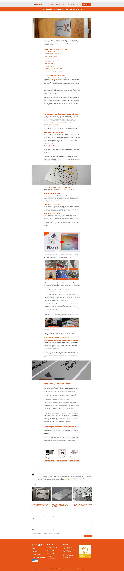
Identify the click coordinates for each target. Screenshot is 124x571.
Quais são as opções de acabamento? (51, 60)
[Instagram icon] (88, 1)
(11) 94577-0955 (70, 555)
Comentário (34, 518)
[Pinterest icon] (89, 1)
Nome (33, 529)
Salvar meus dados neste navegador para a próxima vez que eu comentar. (46, 533)
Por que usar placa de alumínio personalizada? (53, 53)
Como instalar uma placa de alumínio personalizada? (54, 70)
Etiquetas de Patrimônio (52, 547)
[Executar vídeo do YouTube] (62, 242)
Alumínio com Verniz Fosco (50, 63)
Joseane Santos (52, 14)
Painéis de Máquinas (52, 552)
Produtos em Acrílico (52, 558)
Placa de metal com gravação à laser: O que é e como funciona (82, 505)
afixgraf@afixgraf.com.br (67, 557)
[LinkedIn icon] (87, 1)
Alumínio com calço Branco (50, 61)
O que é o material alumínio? (50, 51)
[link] (49, 454)
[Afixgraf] (37, 4)
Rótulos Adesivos (51, 550)
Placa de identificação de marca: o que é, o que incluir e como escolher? (41, 505)
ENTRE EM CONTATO (86, 4)
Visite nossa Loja (44, 1)
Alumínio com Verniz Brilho (50, 64)
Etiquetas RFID (50, 556)
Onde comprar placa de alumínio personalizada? (53, 71)
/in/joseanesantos (67, 479)
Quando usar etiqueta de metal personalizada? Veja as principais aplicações (60, 505)
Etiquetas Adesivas (51, 548)
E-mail (53, 529)
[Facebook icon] (86, 1)
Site (72, 529)
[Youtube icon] (90, 1)
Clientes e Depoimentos (37, 552)
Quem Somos (35, 551)
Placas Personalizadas (52, 553)
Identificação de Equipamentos (51, 56)
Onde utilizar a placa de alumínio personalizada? (54, 68)
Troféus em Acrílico (51, 555)
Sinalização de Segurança (50, 54)
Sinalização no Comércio (49, 58)
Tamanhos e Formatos (49, 66)
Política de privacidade (37, 554)
